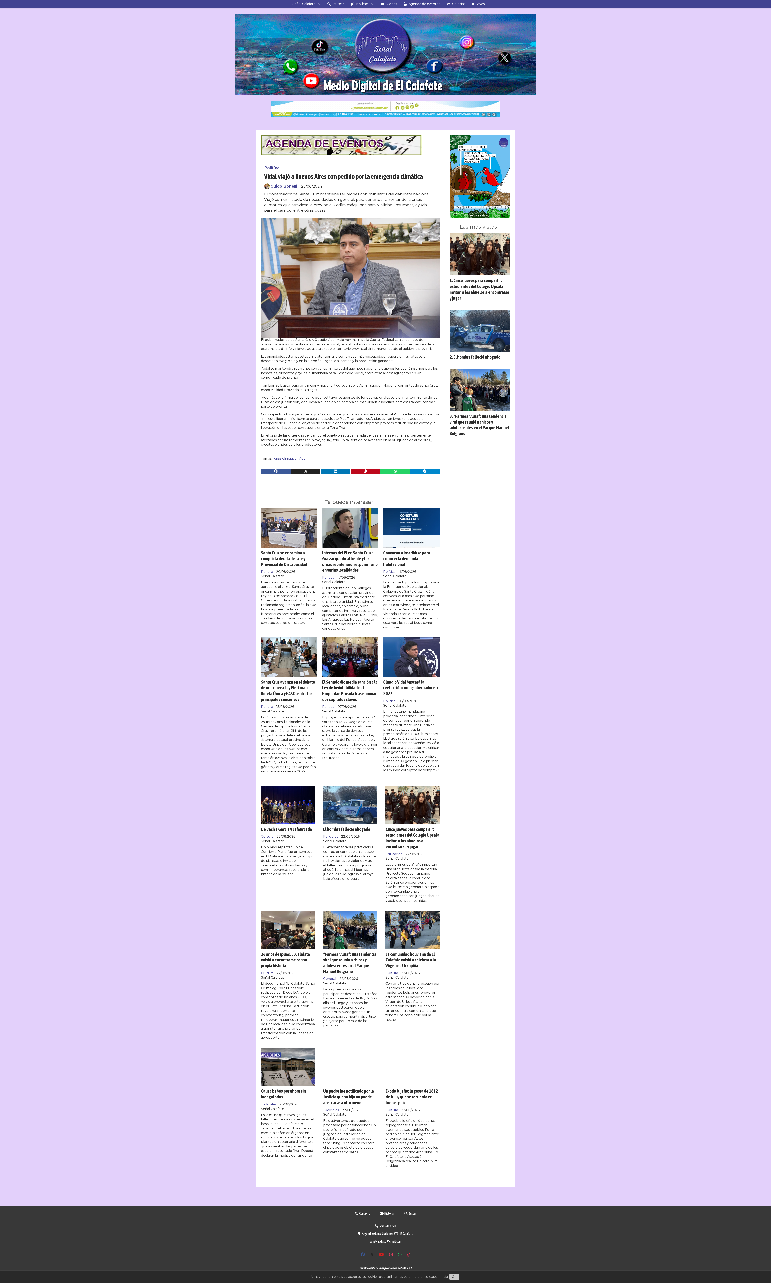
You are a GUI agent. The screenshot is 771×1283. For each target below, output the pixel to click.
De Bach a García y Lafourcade (286, 829)
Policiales (330, 836)
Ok (454, 1277)
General (329, 979)
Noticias (362, 4)
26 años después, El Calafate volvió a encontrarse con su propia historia (285, 959)
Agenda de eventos (424, 4)
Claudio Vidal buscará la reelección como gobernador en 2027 (410, 687)
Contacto (364, 1213)
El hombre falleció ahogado (346, 829)
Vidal (302, 458)
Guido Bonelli (283, 186)
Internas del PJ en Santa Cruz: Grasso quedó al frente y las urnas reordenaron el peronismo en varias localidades (350, 561)
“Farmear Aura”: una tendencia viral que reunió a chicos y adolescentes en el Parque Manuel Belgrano (349, 962)
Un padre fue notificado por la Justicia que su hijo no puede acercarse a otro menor (348, 1096)
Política (272, 167)
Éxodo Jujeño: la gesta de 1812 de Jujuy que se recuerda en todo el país (412, 1096)
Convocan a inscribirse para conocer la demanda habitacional (406, 558)
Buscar (338, 4)
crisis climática (285, 458)
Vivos (481, 4)
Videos (391, 4)
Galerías (458, 4)
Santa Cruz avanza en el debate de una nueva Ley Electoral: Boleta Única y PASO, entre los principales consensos (288, 690)
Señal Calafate (303, 4)
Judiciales (268, 1104)
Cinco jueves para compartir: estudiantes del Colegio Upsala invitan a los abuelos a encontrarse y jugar (412, 837)
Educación (394, 854)
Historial (389, 1213)
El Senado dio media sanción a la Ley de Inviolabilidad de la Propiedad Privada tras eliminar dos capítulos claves (350, 690)
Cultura (267, 836)
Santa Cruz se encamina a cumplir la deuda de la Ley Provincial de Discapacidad (284, 558)
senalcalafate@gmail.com (385, 1241)
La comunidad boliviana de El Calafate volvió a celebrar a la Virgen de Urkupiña (411, 959)
